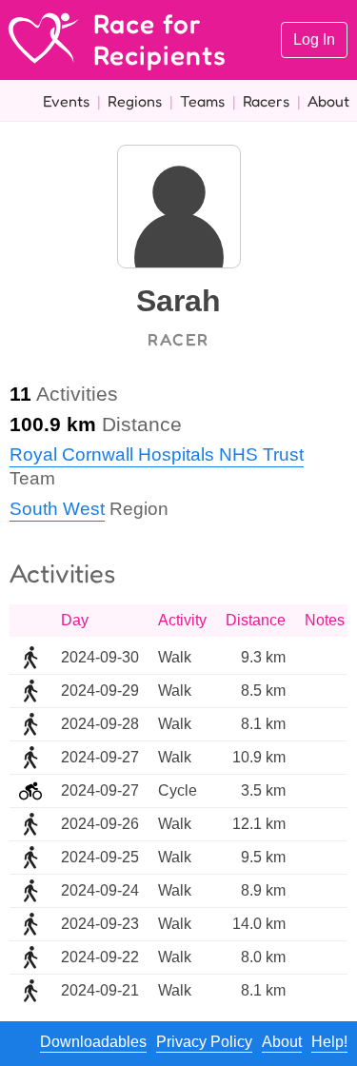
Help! (329, 1042)
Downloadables (93, 1042)
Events (66, 100)
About (328, 100)
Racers (266, 100)
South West (57, 509)
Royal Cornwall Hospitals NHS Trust (157, 454)
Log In (314, 39)
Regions (135, 100)
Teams (202, 100)
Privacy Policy (204, 1042)
